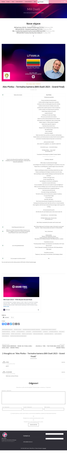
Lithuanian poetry (37, 331)
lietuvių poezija (20, 331)
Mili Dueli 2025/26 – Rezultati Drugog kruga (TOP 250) (28, 29)
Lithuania (28, 331)
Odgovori (63, 362)
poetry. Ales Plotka (15, 333)
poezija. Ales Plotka (27, 333)
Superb (44, 448)
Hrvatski (41, 1)
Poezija (38, 83)
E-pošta (27, 407)
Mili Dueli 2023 (30, 83)
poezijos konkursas (38, 333)
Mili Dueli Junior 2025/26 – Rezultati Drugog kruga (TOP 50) (29, 27)
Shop (35, 1)
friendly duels (17, 329)
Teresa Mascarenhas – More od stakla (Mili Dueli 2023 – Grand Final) (17, 346)
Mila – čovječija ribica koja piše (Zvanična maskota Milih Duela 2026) (28, 31)
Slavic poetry (58, 333)
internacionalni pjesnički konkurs (31, 329)
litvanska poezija (53, 331)
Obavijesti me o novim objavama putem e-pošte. (33, 421)
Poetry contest (6, 333)
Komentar (6, 390)
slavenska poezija (49, 333)
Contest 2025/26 (28, 1)
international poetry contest (49, 329)
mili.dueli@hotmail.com (27, 441)
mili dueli (61, 331)
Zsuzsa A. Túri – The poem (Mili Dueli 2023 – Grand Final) (50, 346)
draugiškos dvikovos (7, 329)
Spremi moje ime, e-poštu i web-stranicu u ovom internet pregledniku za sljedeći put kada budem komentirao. (34, 413)
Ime (5, 407)
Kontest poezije (6, 331)
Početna (3, 1)
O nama (7, 1)
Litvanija (45, 331)
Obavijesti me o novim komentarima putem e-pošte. (33, 418)
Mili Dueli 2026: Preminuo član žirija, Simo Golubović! (29, 32)
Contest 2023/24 (19, 1)
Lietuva (13, 331)
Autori (13, 1)
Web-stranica (47, 407)
